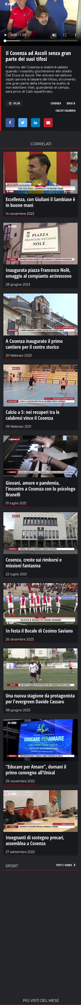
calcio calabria (66, 110)
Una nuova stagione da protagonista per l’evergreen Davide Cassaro (40, 698)
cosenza (56, 103)
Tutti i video (64, 865)
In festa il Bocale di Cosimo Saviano (39, 630)
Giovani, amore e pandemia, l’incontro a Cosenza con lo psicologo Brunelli (40, 488)
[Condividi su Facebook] (9, 123)
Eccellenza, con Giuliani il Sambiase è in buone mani (40, 202)
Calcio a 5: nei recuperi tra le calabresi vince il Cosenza (32, 414)
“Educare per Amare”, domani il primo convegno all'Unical (36, 769)
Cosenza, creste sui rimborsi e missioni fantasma (34, 562)
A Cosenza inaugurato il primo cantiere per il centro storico (34, 343)
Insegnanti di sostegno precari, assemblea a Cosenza (35, 840)
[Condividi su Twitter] (22, 123)
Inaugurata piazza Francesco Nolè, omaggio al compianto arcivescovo (39, 272)
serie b (71, 103)
